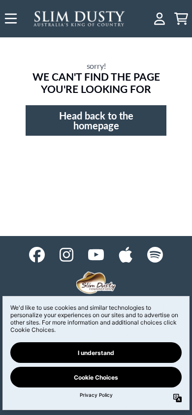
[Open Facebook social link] (37, 255)
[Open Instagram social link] (66, 255)
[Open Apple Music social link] (125, 255)
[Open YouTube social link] (96, 255)
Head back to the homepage (96, 120)
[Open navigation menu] (11, 19)
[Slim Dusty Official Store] (79, 19)
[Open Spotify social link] (155, 255)
